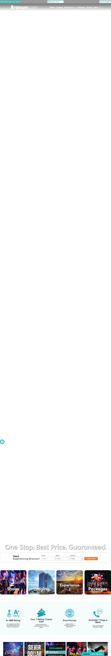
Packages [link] (81, 7)
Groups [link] (89, 7)
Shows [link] (52, 7)
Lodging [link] (59, 7)
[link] (2, 442)
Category (73, 555)
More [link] (96, 7)
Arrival (43, 555)
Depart (58, 555)
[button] (5, 653)
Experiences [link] (69, 7)
